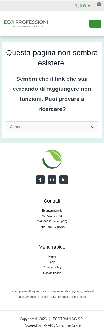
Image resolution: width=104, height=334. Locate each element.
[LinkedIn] (23, 6)
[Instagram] (13, 6)
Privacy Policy (52, 267)
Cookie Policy (52, 272)
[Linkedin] (63, 179)
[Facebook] (4, 6)
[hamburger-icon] (95, 24)
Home (52, 256)
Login (52, 261)
